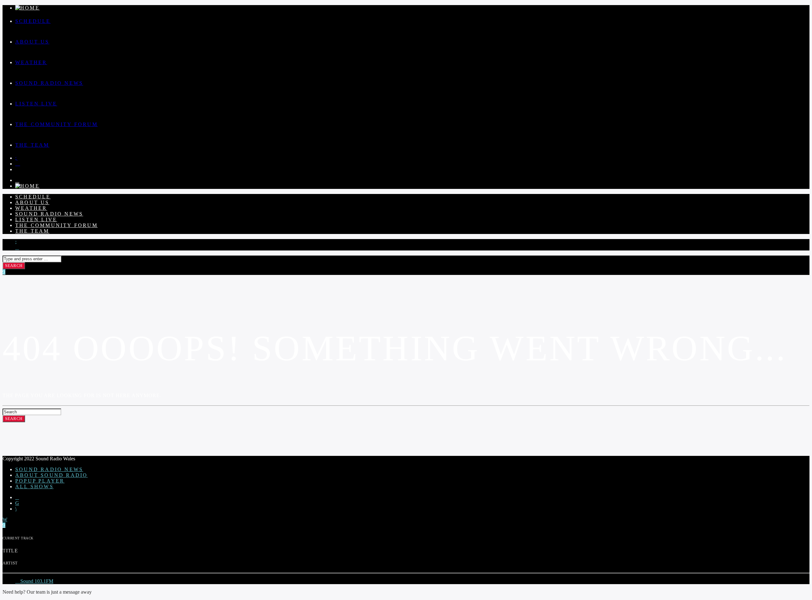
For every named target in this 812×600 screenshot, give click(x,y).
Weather (31, 62)
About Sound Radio (51, 475)
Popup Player (39, 480)
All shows (34, 486)
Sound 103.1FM (36, 581)
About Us (32, 41)
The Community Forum (56, 124)
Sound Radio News (49, 83)
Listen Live (36, 103)
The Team (32, 145)
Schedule (33, 21)
